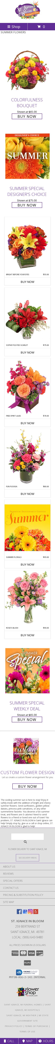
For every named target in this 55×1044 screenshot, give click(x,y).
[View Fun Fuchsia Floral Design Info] (27, 457)
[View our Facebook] (19, 913)
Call (10, 1041)
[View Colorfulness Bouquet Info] (27, 67)
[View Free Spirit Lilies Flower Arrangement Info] (27, 386)
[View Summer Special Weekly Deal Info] (27, 670)
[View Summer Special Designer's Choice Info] (27, 156)
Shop (16, 26)
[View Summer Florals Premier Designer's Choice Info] (27, 528)
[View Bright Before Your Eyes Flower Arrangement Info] (27, 245)
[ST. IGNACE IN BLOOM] (27, 18)
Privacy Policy (13, 1026)
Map (29, 1041)
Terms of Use (27, 1031)
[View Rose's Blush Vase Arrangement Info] (27, 598)
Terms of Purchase (36, 1026)
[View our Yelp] (35, 913)
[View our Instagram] (30, 913)
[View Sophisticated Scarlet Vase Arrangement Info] (27, 316)
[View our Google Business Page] (24, 913)
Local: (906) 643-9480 (27, 937)
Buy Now (27, 116)
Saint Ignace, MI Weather (21, 1015)
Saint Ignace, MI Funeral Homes (23, 1004)
